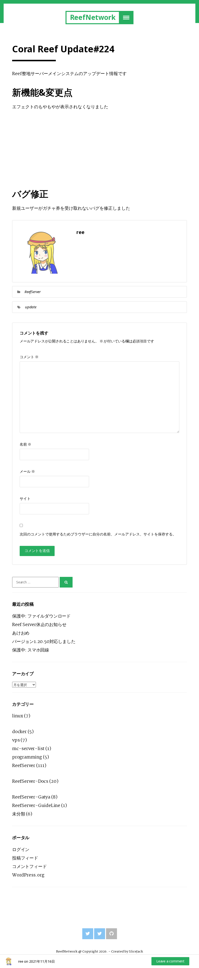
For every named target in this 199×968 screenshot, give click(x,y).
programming (27, 757)
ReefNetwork (93, 17)
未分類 (18, 814)
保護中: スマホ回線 (30, 650)
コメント (29, 357)
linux (17, 716)
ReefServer (33, 291)
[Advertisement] (99, 152)
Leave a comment (170, 961)
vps (16, 740)
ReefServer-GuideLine (36, 805)
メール (27, 472)
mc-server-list (28, 748)
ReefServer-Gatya (31, 797)
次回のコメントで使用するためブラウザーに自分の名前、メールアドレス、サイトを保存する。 (98, 534)
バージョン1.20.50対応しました (43, 641)
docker (19, 732)
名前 (25, 444)
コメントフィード (29, 866)
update (30, 306)
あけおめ (20, 633)
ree (20, 961)
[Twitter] (87, 933)
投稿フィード (25, 858)
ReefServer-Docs (30, 781)
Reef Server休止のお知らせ (39, 624)
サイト (25, 499)
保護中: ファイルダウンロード (41, 616)
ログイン (20, 849)
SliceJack (136, 951)
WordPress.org (28, 875)
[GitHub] (111, 933)
